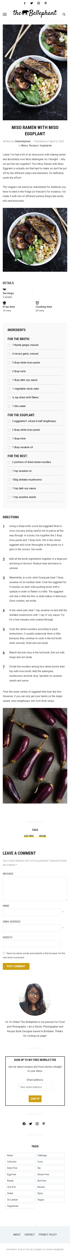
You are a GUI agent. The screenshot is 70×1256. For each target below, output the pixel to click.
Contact (30, 1234)
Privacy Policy (48, 1234)
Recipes (33, 145)
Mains (24, 145)
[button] (5, 14)
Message (8, 873)
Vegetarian (46, 145)
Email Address (12, 921)
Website (7, 937)
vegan (42, 836)
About (17, 1234)
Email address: (35, 1079)
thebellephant (23, 141)
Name (6, 905)
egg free (29, 836)
